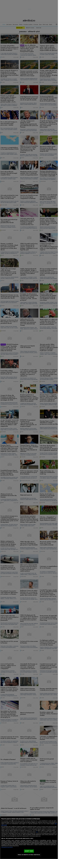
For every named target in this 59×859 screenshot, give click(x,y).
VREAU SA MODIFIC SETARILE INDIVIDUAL (29, 854)
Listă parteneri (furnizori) (7, 847)
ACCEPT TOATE (29, 851)
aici (37, 831)
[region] (29, 837)
